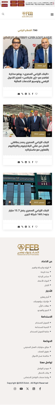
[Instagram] (15, 389)
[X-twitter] (27, 389)
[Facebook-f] (40, 389)
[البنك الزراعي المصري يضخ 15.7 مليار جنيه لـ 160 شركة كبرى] (27, 189)
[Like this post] (36, 93)
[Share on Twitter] (29, 93)
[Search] (3, 14)
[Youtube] (21, 389)
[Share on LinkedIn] (26, 93)
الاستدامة (46, 316)
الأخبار (49, 290)
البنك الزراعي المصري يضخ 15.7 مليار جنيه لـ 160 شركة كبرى (29, 212)
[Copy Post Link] (22, 93)
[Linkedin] (34, 389)
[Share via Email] (19, 93)
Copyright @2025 (15, 382)
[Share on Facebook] (32, 93)
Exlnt (26, 382)
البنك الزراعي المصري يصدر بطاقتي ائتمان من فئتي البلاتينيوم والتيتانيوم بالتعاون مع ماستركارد (28, 145)
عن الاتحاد (46, 261)
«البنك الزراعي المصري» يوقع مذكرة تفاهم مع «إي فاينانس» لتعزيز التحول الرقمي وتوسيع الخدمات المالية (28, 77)
